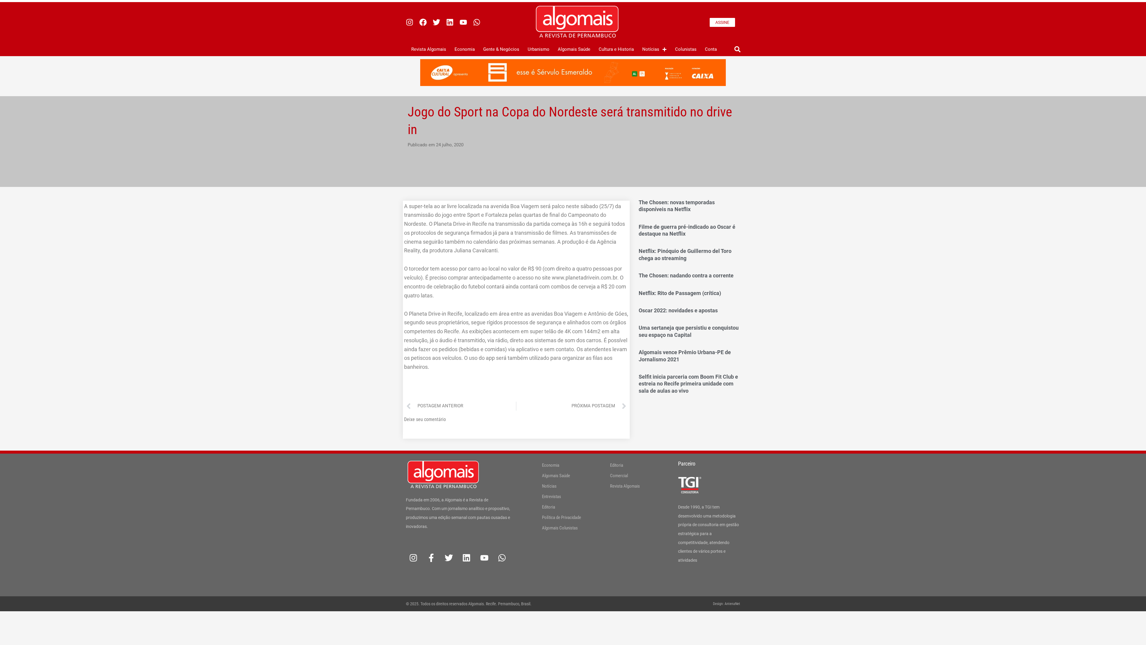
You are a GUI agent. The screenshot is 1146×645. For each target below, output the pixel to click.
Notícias (650, 49)
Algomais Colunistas (560, 528)
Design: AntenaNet (726, 604)
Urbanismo (538, 49)
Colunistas (686, 49)
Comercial (619, 475)
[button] (737, 49)
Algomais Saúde (574, 49)
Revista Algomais (428, 49)
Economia (465, 49)
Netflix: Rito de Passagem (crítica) (680, 293)
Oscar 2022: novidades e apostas (678, 310)
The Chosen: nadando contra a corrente (686, 275)
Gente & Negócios (501, 49)
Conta (711, 49)
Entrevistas (551, 496)
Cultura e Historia (616, 49)
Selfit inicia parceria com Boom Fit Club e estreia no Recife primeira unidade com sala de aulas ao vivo (688, 384)
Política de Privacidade (561, 517)
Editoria (548, 507)
